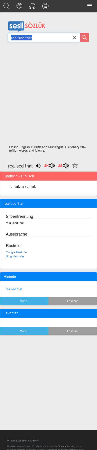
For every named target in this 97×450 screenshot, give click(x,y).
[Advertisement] (48, 94)
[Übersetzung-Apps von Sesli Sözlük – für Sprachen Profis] (46, 7)
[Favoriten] (73, 168)
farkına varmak (25, 186)
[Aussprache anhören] (49, 167)
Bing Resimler (15, 256)
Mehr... (24, 301)
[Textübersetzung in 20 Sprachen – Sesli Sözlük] (20, 7)
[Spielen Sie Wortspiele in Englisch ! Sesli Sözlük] (32, 7)
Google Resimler (17, 252)
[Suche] (84, 37)
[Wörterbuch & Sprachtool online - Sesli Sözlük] (7, 7)
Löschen (72, 301)
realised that (14, 289)
